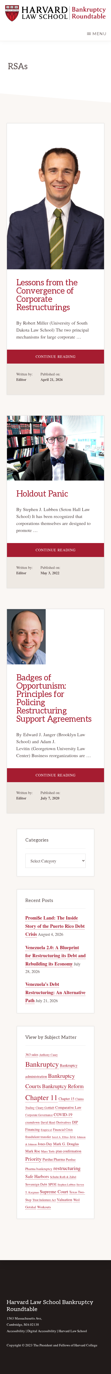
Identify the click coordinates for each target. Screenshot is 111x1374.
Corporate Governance (39, 1115)
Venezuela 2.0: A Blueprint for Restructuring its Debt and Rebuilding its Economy (55, 955)
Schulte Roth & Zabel (63, 1177)
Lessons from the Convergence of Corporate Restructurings (47, 295)
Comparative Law (68, 1107)
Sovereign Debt (36, 1184)
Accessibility (16, 1331)
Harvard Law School (73, 1331)
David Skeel (48, 1122)
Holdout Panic (42, 494)
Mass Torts (48, 1151)
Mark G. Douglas (66, 1143)
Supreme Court (54, 1191)
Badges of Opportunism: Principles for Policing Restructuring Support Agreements (54, 698)
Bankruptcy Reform (63, 1086)
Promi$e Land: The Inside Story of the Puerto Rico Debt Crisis (55, 925)
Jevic (73, 1137)
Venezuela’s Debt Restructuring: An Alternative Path (55, 992)
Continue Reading (70, 359)
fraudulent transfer (38, 1136)
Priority (33, 1158)
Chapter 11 (41, 1097)
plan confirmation (68, 1151)
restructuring (67, 1168)
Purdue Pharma (54, 1159)
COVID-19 (63, 1114)
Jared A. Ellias (60, 1137)
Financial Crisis (63, 1129)
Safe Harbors (37, 1176)
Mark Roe (32, 1151)
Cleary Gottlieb (45, 1108)
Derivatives (63, 1122)
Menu (99, 33)
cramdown (32, 1122)
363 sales (31, 1054)
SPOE (52, 1184)
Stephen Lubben (66, 1184)
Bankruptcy (42, 1064)
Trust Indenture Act (44, 1200)
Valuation (64, 1199)
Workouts (44, 1207)
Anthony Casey (48, 1055)
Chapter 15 (66, 1098)
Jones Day (45, 1143)
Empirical (46, 1130)
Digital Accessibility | (43, 1331)
